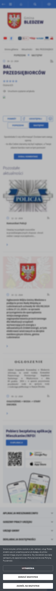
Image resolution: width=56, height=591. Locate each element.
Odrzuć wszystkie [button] (28, 577)
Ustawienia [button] (28, 568)
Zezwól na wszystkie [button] (28, 585)
